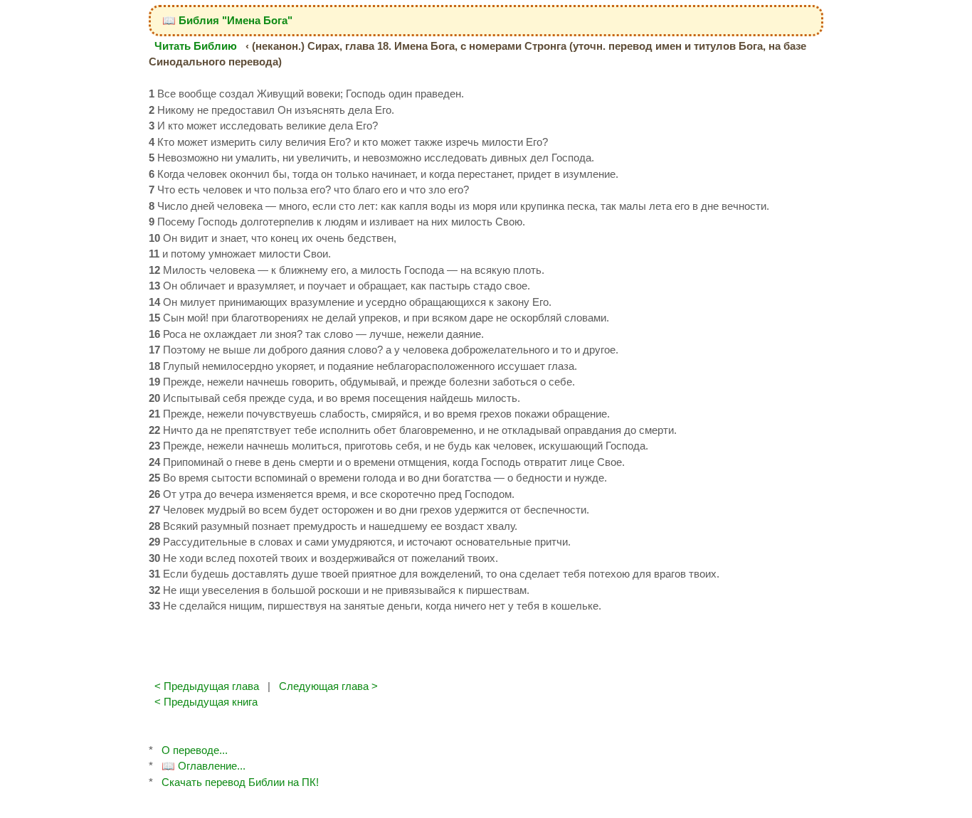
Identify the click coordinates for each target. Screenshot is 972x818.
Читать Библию (195, 46)
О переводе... (195, 750)
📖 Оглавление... (203, 766)
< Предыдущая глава (206, 686)
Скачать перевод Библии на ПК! (240, 782)
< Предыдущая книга (206, 702)
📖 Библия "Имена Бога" (227, 20)
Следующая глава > (328, 686)
